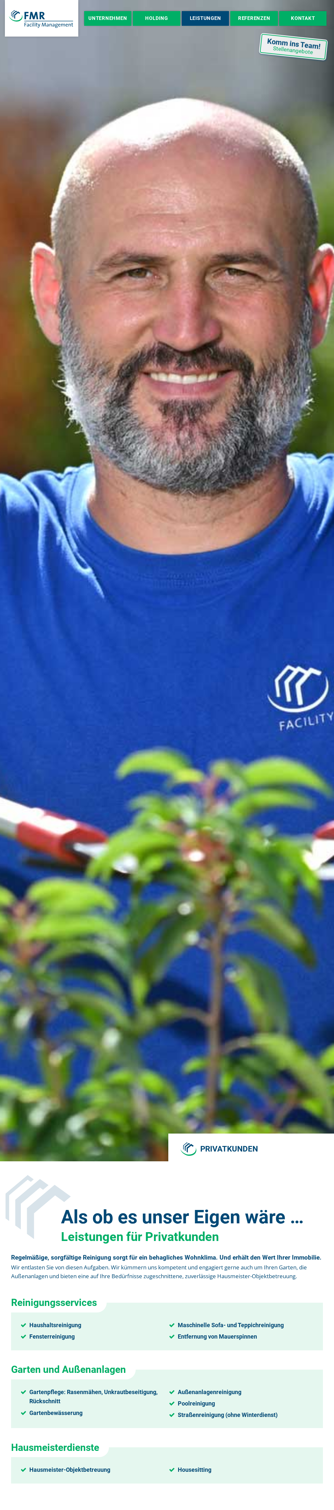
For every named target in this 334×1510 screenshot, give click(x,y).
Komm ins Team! (294, 46)
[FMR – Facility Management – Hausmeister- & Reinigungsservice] (41, 18)
